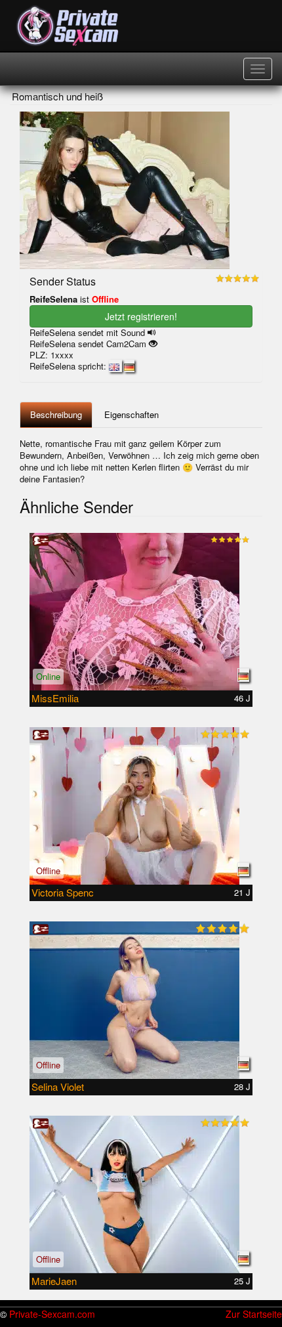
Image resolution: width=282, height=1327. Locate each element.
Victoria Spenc (62, 892)
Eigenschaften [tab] (131, 414)
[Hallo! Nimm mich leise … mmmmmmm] (141, 611)
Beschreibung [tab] (56, 414)
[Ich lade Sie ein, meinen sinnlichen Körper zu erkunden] (141, 1000)
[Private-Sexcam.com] (68, 26)
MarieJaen (54, 1281)
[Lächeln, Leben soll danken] (141, 1194)
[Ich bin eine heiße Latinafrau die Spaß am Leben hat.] (141, 806)
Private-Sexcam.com (52, 1313)
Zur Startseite (254, 1313)
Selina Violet (57, 1086)
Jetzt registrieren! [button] (141, 316)
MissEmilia (55, 698)
